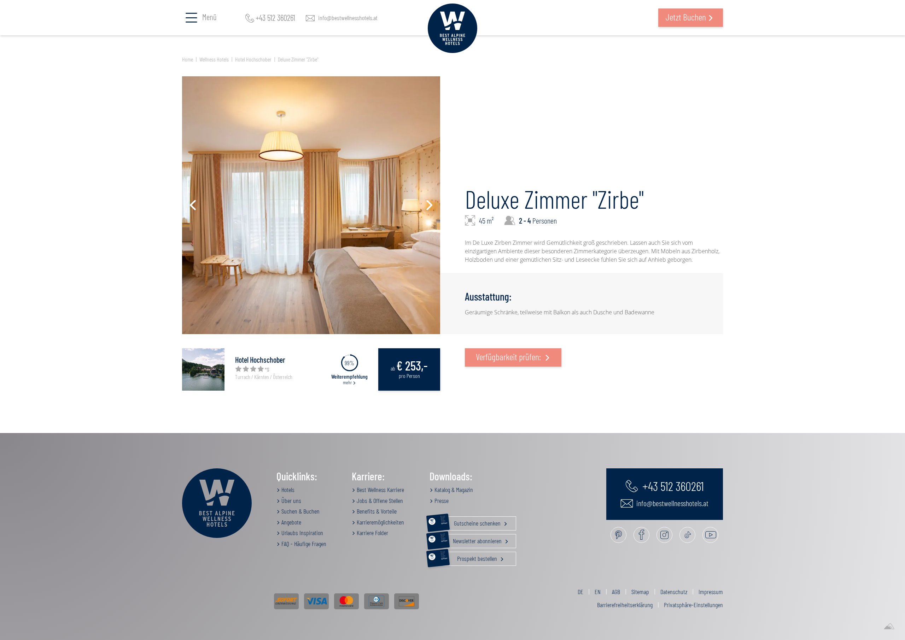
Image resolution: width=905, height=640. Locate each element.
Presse (441, 500)
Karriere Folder (371, 533)
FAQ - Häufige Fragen (303, 543)
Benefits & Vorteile (376, 511)
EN (598, 591)
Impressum (711, 591)
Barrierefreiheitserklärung (625, 605)
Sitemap (640, 591)
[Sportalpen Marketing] (889, 626)
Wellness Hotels (214, 59)
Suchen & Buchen (300, 511)
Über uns (290, 500)
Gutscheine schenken (471, 521)
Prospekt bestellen (469, 557)
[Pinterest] (618, 535)
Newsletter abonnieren (471, 539)
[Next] (429, 205)
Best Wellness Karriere (379, 489)
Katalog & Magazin (453, 489)
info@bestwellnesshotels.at (348, 18)
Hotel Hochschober (253, 59)
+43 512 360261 (275, 18)
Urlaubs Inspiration (301, 533)
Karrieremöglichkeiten (379, 522)
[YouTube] (710, 535)
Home (187, 59)
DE (580, 591)
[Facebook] (641, 535)
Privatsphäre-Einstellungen (693, 605)
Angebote (290, 522)
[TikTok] (687, 535)
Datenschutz (673, 591)
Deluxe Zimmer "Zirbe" (298, 59)
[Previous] (192, 205)
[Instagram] (664, 535)
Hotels (287, 489)
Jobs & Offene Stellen (379, 500)
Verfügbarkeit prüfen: (509, 356)
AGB (616, 591)
